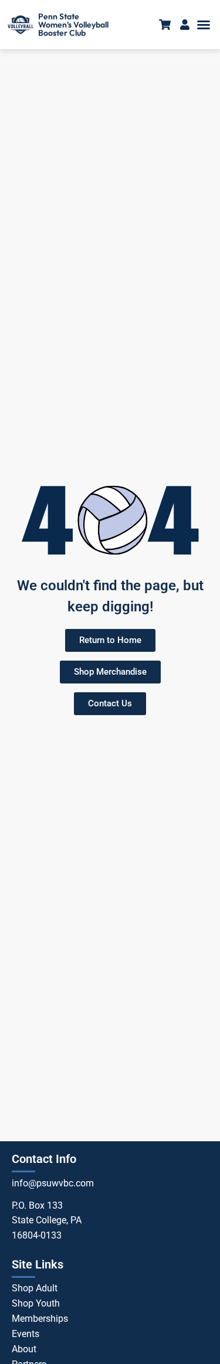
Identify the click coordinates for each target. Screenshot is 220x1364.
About (24, 1349)
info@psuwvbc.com (53, 1183)
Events (25, 1333)
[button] (203, 24)
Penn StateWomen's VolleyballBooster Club (73, 24)
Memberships (40, 1318)
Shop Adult (34, 1288)
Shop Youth (36, 1303)
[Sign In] (185, 24)
